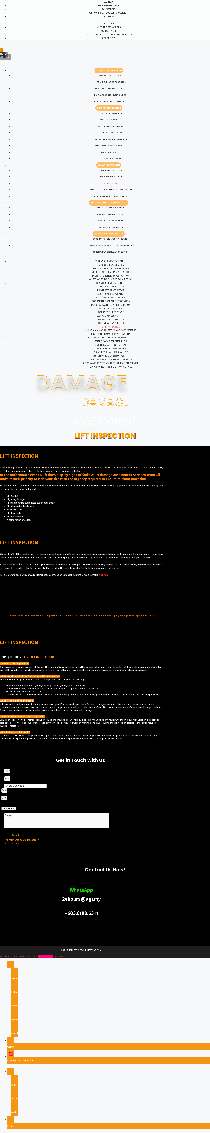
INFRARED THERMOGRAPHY (110, 220)
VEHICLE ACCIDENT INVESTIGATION (110, 88)
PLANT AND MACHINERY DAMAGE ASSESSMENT (110, 189)
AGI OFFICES (108, 16)
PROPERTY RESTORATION (110, 119)
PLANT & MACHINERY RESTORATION (110, 145)
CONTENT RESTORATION (110, 113)
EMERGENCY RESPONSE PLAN (110, 207)
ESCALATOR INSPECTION (110, 170)
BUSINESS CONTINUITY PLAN (110, 214)
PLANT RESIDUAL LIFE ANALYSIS (110, 227)
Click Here (81, 621)
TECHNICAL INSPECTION (110, 176)
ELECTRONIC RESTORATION (110, 132)
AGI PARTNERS (108, 9)
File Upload (7, 804)
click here (103, 575)
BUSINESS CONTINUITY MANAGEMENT (108, 202)
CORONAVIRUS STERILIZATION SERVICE (110, 252)
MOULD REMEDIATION (110, 152)
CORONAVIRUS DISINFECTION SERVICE (110, 239)
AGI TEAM (108, 2)
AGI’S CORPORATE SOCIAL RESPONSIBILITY (109, 13)
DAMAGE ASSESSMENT (108, 165)
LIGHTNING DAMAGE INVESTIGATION (110, 196)
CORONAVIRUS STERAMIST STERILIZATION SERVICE (110, 245)
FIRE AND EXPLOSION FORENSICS (110, 82)
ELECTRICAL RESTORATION (110, 126)
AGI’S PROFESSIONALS (108, 5)
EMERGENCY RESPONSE (110, 158)
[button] (14, 663)
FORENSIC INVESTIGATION (109, 70)
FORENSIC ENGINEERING (110, 75)
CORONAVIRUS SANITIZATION (109, 233)
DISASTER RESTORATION (108, 108)
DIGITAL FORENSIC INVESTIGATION (110, 95)
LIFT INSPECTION (110, 183)
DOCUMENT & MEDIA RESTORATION (110, 139)
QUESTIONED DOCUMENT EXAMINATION (110, 101)
